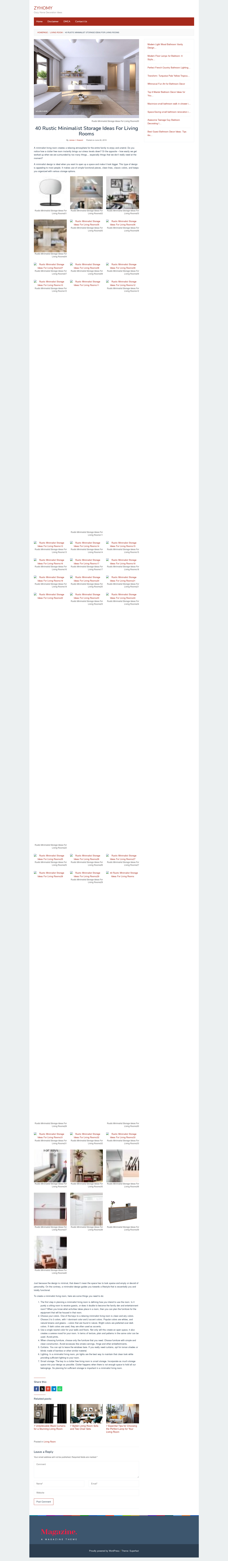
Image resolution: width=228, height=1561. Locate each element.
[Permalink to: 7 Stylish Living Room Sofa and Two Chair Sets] (86, 1414)
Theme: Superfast (130, 1550)
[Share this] (36, 1388)
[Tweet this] (42, 1388)
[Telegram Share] (53, 1388)
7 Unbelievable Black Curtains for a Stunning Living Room (49, 1427)
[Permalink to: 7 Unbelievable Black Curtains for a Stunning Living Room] (50, 1414)
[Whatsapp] (59, 1388)
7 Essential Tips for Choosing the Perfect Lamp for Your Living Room (121, 1428)
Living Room (50, 1441)
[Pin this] (48, 1388)
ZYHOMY (43, 8)
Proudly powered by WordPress (104, 1550)
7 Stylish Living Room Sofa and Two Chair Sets (84, 1427)
